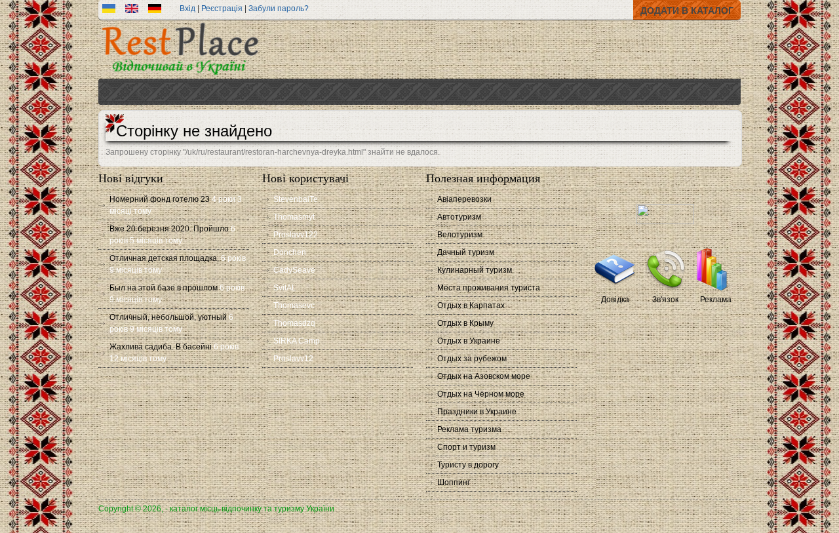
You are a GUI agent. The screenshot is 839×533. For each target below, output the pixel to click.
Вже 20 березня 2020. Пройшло (169, 228)
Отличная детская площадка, (164, 258)
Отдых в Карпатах (471, 305)
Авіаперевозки (464, 199)
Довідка (615, 299)
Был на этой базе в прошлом (163, 287)
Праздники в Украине (477, 411)
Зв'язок (665, 299)
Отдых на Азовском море (483, 376)
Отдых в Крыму (465, 323)
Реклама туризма (469, 429)
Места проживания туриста (488, 287)
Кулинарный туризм (474, 270)
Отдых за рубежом (472, 358)
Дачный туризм (465, 252)
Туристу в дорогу (468, 464)
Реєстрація (222, 8)
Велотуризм (459, 234)
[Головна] (180, 76)
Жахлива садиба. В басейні (160, 346)
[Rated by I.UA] (665, 221)
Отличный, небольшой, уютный (168, 317)
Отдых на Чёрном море (480, 394)
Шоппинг (453, 482)
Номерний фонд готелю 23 (159, 199)
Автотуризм (459, 217)
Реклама (716, 299)
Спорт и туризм (466, 447)
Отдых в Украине (468, 340)
